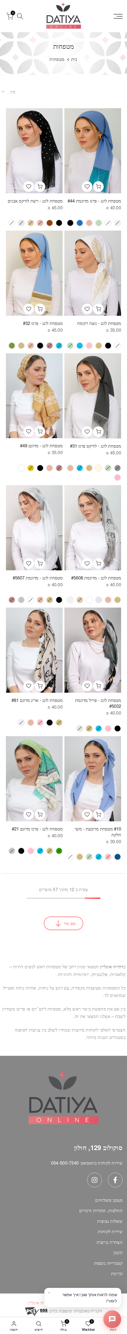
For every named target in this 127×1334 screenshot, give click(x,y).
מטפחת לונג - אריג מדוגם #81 (37, 700)
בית (74, 59)
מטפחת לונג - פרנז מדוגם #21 (37, 828)
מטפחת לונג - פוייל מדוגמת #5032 (98, 703)
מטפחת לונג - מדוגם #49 (41, 445)
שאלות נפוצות (110, 1221)
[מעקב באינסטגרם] (94, 1180)
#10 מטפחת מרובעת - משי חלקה (98, 831)
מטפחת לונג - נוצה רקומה (99, 323)
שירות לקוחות (110, 1231)
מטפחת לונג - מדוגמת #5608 (96, 577)
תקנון (118, 1252)
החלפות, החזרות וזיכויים (101, 1210)
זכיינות (117, 1273)
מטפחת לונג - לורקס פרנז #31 (95, 446)
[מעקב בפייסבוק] (115, 1180)
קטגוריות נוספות (108, 1263)
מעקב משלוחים (109, 1200)
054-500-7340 (65, 1163)
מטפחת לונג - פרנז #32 (43, 323)
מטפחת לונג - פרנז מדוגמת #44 (94, 200)
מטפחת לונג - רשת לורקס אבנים (35, 200)
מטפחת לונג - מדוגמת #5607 (38, 577)
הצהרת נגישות (110, 1242)
